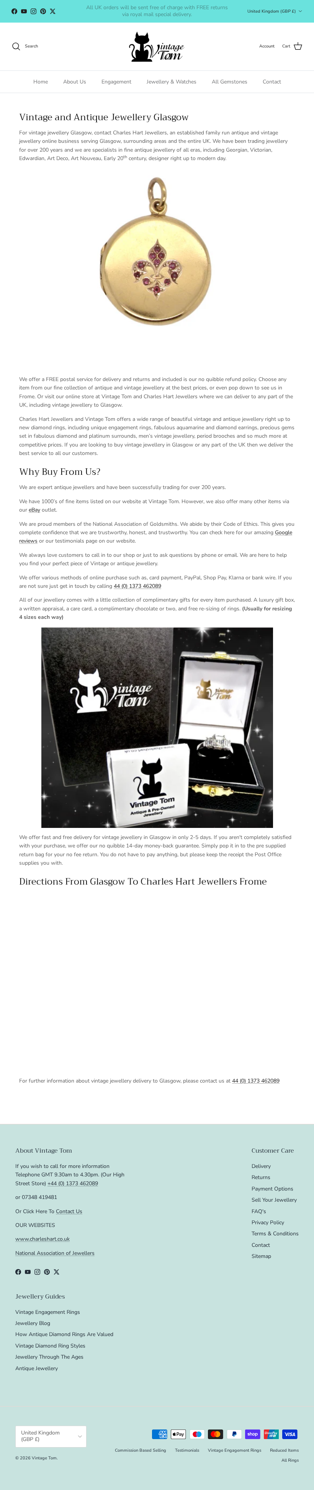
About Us (74, 81)
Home (40, 81)
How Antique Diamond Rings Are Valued (64, 1334)
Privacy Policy (268, 1222)
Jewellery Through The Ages (49, 1357)
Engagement (116, 81)
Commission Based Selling (140, 1450)
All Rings (290, 1460)
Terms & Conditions (275, 1233)
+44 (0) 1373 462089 (72, 1183)
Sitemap (261, 1256)
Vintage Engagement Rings (47, 1312)
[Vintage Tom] (157, 46)
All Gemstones (229, 81)
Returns (261, 1177)
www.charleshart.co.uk (42, 1239)
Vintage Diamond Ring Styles (50, 1345)
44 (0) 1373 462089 (137, 586)
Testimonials (187, 1450)
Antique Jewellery (36, 1368)
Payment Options (272, 1188)
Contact (272, 81)
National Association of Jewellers (55, 1253)
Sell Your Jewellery (274, 1200)
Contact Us (69, 1211)
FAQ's (259, 1211)
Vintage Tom (44, 1458)
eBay (34, 510)
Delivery (261, 1166)
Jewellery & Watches (171, 81)
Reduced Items (284, 1450)
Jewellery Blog (32, 1323)
